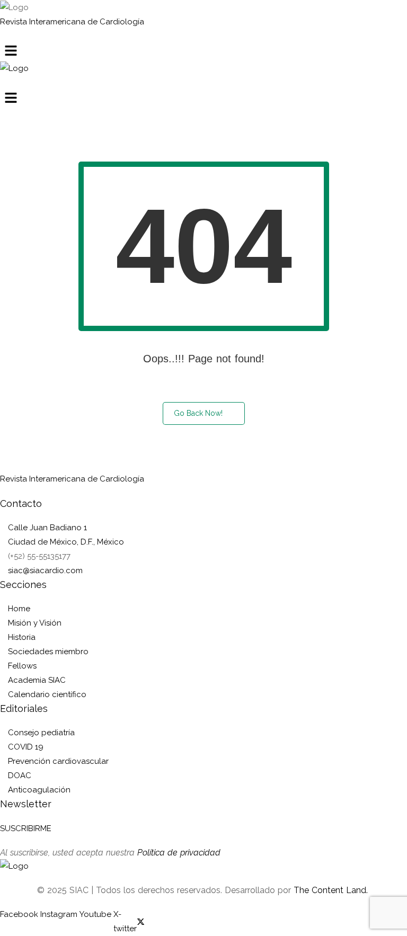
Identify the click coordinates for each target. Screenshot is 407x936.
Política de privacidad (178, 853)
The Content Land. (332, 890)
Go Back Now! (198, 413)
